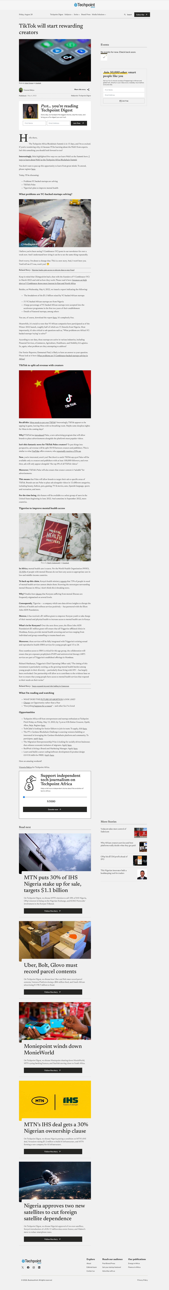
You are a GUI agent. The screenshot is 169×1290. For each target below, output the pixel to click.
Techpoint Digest (85, 96)
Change (27, 703)
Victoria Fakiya (29, 90)
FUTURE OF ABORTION (52, 700)
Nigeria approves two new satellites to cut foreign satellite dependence (54, 1212)
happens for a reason (43, 706)
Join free (76, 123)
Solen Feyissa (29, 83)
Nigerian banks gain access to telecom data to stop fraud (53, 270)
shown (39, 594)
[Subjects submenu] (72, 14)
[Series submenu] (79, 14)
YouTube (35, 451)
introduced (39, 435)
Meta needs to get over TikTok (42, 423)
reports (63, 581)
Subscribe (140, 14)
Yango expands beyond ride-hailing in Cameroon (50, 686)
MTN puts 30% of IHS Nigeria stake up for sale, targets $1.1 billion (52, 884)
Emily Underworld (53, 563)
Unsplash (38, 83)
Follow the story (51, 911)
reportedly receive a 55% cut (69, 451)
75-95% (22, 572)
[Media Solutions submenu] (105, 14)
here (33, 169)
